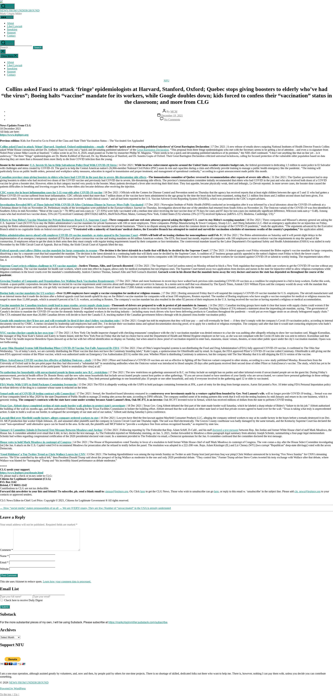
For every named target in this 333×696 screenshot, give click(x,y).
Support (11, 32)
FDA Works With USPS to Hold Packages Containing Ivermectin (38, 384)
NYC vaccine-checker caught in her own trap (26, 332)
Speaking (12, 29)
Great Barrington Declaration (153, 149)
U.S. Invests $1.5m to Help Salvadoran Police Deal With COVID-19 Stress (73, 165)
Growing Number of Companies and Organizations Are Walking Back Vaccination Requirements (57, 281)
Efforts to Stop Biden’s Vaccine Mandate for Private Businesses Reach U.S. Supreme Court (53, 219)
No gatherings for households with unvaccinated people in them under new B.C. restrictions (54, 372)
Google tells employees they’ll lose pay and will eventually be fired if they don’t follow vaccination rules (60, 320)
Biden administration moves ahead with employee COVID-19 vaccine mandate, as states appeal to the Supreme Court (69, 235)
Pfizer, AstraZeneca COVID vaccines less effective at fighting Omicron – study (45, 360)
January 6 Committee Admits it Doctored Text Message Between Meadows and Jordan (51, 429)
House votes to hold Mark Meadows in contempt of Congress (35, 442)
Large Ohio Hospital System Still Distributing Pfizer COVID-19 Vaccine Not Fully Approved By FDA (59, 348)
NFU (166, 80)
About (10, 23)
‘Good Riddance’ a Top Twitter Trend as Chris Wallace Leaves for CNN (42, 454)
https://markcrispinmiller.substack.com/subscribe (137, 622)
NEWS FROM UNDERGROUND (20, 10)
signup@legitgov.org (116, 491)
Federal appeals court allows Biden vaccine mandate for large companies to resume (48, 250)
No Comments (172, 119)
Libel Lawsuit (14, 26)
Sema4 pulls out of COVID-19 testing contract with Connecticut (37, 393)
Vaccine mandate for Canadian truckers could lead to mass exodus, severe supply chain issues (55, 305)
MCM (173, 111)
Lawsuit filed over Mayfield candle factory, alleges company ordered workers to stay (49, 417)
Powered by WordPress (13, 688)
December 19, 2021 (172, 115)
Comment (6, 549)
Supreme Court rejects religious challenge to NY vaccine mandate (38, 265)
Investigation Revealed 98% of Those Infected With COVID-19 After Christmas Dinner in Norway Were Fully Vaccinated (71, 204)
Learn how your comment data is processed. (67, 581)
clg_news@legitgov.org (307, 491)
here (142, 491)
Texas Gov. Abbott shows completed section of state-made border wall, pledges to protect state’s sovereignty (62, 405)
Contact (11, 35)
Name (4, 556)
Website (4, 568)
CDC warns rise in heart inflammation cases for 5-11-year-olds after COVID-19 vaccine (51, 192)
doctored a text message (225, 429)
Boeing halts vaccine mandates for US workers (27, 293)
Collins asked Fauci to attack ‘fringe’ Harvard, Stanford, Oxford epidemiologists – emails (52, 146)
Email (4, 562)
